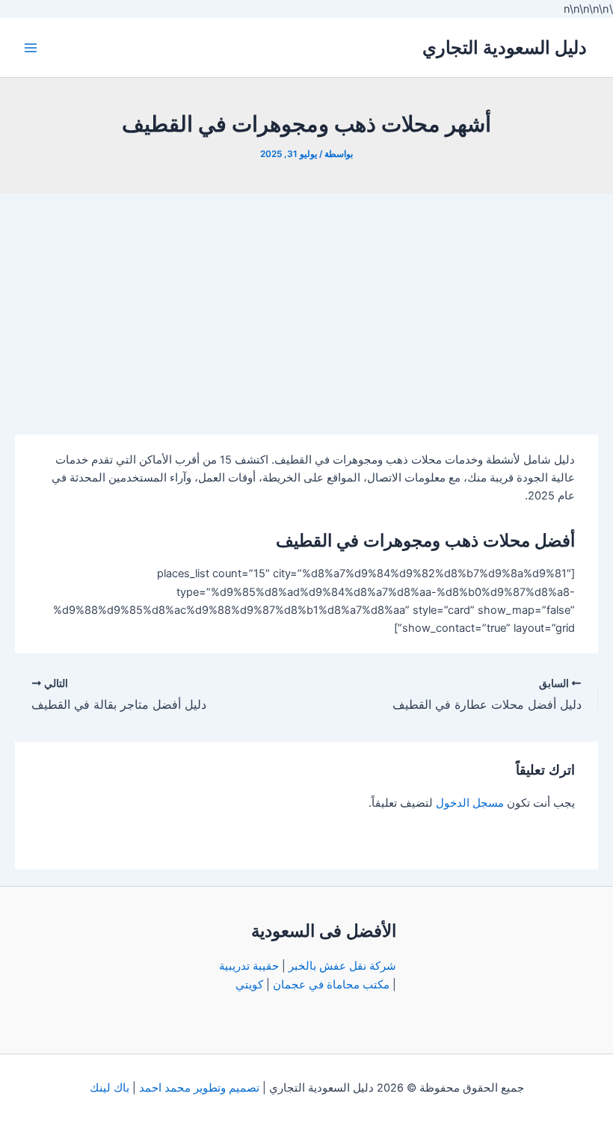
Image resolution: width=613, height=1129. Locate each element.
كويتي (249, 984)
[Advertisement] (306, 305)
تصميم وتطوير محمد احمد (199, 1088)
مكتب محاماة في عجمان (331, 984)
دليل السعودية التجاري (504, 47)
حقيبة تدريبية (249, 966)
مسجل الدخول (470, 803)
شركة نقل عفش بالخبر (342, 966)
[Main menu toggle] (30, 48)
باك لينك (109, 1088)
